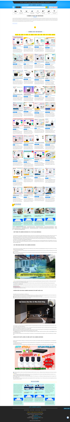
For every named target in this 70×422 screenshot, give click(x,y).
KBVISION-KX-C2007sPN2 (27, 77)
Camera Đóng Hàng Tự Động (39, 392)
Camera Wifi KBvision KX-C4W (39, 94)
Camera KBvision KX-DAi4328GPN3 (16, 159)
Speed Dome (53, 34)
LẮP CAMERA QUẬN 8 (35, 5)
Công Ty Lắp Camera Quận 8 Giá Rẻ (35, 420)
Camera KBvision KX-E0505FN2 (49, 158)
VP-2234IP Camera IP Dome (39, 226)
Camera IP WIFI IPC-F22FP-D (31, 226)
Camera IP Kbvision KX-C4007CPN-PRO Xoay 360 (27, 94)
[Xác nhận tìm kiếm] (46, 7)
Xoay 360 (44, 34)
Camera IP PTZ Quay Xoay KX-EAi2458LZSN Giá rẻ (17, 195)
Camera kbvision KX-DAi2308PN (39, 142)
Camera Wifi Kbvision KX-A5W (39, 45)
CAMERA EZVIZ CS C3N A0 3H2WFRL (21, 226)
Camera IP (29, 2)
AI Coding (49, 34)
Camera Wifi (25, 2)
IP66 (19, 34)
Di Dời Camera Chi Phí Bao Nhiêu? (28, 392)
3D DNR (22, 34)
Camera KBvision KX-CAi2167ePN (18, 110)
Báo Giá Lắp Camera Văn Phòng (50, 395)
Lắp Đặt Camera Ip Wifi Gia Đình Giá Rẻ (19, 229)
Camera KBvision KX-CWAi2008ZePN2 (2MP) (27, 127)
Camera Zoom (42, 2)
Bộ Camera (21, 2)
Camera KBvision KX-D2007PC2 (39, 126)
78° (29, 34)
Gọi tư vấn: (53, 7)
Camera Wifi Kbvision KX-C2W (17, 94)
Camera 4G (38, 2)
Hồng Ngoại (32, 34)
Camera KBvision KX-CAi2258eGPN (38, 110)
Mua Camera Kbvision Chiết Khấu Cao (18, 36)
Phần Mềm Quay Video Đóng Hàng (18, 395)
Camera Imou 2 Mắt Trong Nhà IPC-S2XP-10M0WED (28, 216)
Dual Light (27, 34)
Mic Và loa (16, 34)
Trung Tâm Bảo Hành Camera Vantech (17, 216)
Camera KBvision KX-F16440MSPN (48, 195)
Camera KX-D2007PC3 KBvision (50, 126)
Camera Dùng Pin (47, 2)
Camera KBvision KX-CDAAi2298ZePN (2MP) (16, 127)
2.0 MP (38, 34)
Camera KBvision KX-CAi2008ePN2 (48, 94)
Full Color (36, 34)
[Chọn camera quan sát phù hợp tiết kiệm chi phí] (56, 12)
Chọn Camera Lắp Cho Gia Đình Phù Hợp (39, 216)
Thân (46, 34)
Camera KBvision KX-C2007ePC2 (39, 61)
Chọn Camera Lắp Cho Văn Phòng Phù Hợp (50, 215)
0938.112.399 (66, 408)
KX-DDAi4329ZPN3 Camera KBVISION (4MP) (38, 159)
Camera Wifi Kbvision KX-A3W (28, 45)
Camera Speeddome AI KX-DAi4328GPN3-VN (28, 160)
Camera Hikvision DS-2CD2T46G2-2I (49, 226)
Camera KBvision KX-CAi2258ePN (50, 110)
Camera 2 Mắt (34, 2)
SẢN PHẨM (17, 7)
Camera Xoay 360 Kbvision (35, 15)
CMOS (41, 34)
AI (24, 34)
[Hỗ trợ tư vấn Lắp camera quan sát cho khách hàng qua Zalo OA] (68, 418)
